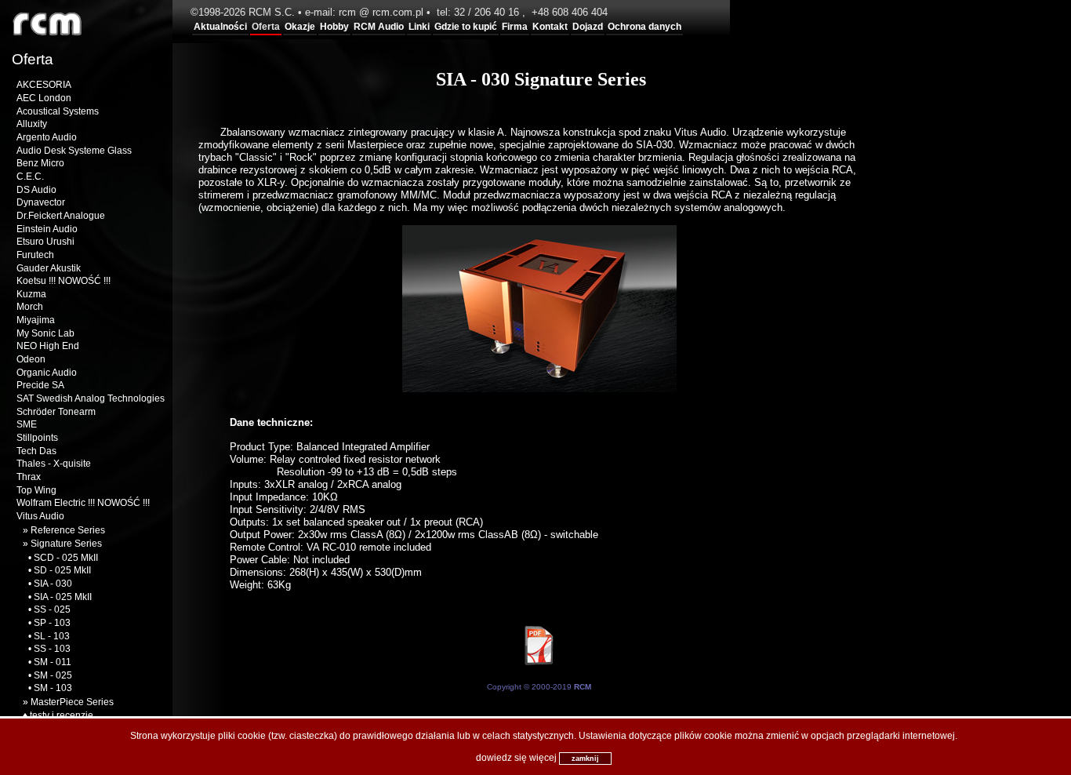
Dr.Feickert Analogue (60, 215)
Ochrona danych (644, 26)
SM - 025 (53, 675)
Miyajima (35, 320)
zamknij (585, 758)
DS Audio (36, 189)
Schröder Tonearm (56, 411)
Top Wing (36, 490)
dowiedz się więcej (516, 757)
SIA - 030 (53, 583)
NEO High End (47, 345)
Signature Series (66, 543)
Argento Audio (46, 137)
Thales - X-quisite (53, 463)
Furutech (35, 254)
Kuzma (31, 294)
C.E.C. (30, 176)
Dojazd (587, 26)
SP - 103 (52, 622)
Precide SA (40, 385)
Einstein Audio (47, 229)
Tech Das (36, 451)
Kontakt (550, 26)
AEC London (43, 98)
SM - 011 (52, 662)
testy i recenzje (61, 715)
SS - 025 (52, 609)
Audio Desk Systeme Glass (74, 150)
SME (26, 424)
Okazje (300, 26)
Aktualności (220, 26)
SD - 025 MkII (62, 570)
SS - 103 (52, 648)
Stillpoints (37, 437)
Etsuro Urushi (45, 241)
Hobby (334, 26)
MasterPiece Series (72, 702)
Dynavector (40, 202)
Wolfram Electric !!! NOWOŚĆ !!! (83, 502)
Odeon (30, 359)
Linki (419, 26)
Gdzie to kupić (465, 26)
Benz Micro (40, 163)
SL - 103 (52, 636)
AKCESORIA (43, 84)
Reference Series (68, 530)
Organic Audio (46, 372)
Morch (29, 306)
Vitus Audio (40, 516)
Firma (515, 26)
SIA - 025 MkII (63, 596)
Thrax (28, 476)
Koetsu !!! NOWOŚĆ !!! (63, 280)
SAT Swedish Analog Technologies (90, 398)
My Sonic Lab (45, 333)
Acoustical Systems (57, 111)
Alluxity (31, 123)
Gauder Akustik (48, 268)
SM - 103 (53, 687)
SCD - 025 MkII (66, 557)
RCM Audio (379, 26)
